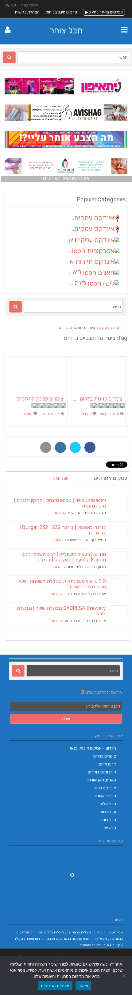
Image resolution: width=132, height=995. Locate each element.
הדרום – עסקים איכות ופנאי (93, 748)
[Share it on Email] (45, 447)
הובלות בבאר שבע (78, 932)
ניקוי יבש (116, 945)
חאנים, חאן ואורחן (101, 780)
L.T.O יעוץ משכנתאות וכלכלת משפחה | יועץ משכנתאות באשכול (62, 584)
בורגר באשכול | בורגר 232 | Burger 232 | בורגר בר (63, 530)
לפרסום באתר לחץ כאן (104, 12)
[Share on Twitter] (75, 447)
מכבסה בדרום (45, 939)
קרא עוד (59, 512)
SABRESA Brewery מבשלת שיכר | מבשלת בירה (61, 611)
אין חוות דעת (109, 414)
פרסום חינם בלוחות (61, 12)
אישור (83, 985)
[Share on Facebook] (89, 447)
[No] (124, 976)
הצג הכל (60, 478)
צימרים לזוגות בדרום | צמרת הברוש (85, 399)
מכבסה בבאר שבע (69, 939)
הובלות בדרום (54, 932)
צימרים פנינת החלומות (40, 399)
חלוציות (109, 827)
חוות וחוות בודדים (102, 772)
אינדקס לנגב (105, 788)
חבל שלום (108, 804)
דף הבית (119, 327)
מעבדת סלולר (24, 939)
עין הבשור (108, 812)
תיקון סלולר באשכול (94, 945)
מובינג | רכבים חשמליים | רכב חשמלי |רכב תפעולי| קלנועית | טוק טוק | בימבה (64, 557)
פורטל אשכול (105, 796)
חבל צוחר (66, 30)
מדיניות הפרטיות (55, 985)
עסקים (104, 327)
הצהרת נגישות (27, 12)
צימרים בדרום (104, 756)
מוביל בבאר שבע (95, 939)
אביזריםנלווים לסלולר (107, 932)
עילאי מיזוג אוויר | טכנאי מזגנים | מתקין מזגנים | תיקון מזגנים (60, 503)
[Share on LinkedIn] (60, 447)
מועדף (87, 414)
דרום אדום (107, 764)
